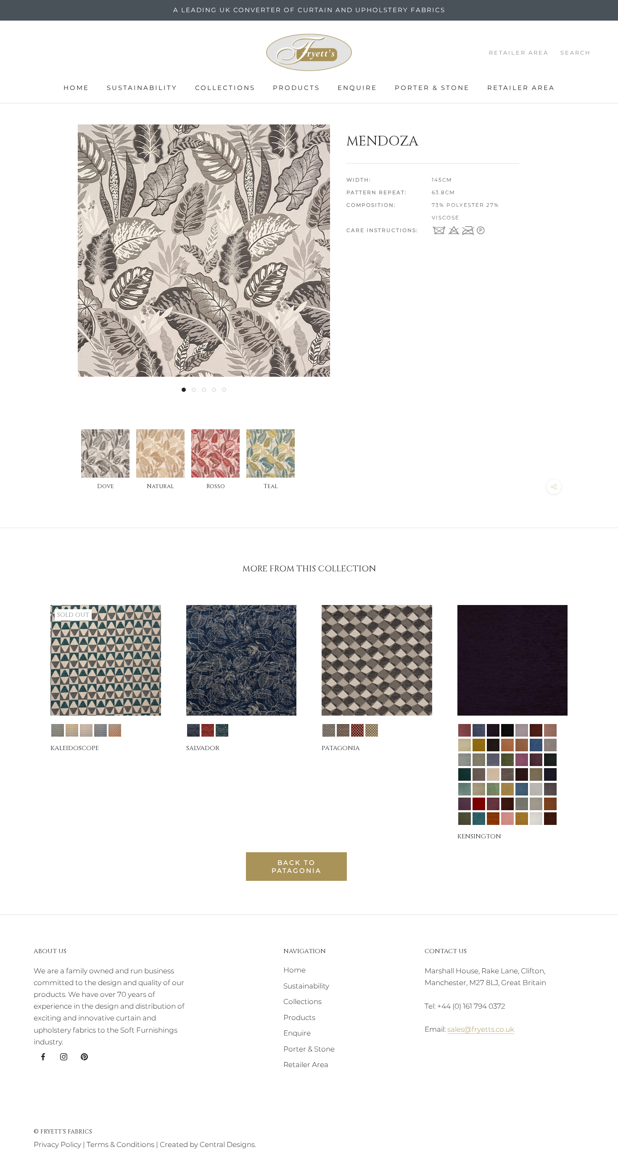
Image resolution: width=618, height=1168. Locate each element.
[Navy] (550, 774)
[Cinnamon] (507, 745)
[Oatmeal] (479, 789)
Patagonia (341, 748)
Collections (225, 88)
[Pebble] (536, 789)
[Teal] (57, 730)
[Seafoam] (521, 804)
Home (76, 88)
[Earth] (479, 759)
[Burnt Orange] (114, 730)
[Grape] (536, 759)
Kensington (479, 836)
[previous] (26, 715)
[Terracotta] (493, 818)
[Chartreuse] (479, 745)
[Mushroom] (536, 774)
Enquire (357, 88)
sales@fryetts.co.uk (480, 1029)
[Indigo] (100, 730)
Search (575, 52)
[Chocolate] (493, 745)
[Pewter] (550, 789)
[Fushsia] (521, 759)
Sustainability (142, 88)
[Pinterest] (84, 1056)
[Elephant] (493, 759)
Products (296, 88)
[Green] (550, 759)
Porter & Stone (432, 88)
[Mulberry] (521, 774)
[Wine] (550, 818)
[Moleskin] (507, 774)
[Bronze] (550, 730)
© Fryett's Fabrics (63, 1132)
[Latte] (479, 774)
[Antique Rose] (464, 730)
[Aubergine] (493, 730)
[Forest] (507, 759)
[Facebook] (43, 1056)
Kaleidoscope (74, 748)
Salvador (202, 748)
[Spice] (550, 804)
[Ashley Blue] (479, 730)
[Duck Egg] (464, 759)
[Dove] (328, 730)
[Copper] (521, 745)
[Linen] (493, 774)
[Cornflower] (536, 745)
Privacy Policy (57, 1144)
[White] (536, 818)
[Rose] (493, 804)
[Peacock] (521, 789)
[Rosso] (207, 730)
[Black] (507, 730)
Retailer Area (521, 88)
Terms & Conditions (120, 1144)
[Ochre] (72, 730)
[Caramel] (464, 745)
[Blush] (521, 730)
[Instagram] (63, 1056)
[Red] (479, 804)
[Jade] (464, 774)
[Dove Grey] (550, 745)
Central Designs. (228, 1144)
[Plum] (464, 804)
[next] (591, 715)
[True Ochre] (521, 818)
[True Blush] (507, 818)
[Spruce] (464, 818)
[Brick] (536, 730)
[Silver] (536, 804)
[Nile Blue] (464, 789)
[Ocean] (493, 789)
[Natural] (86, 730)
